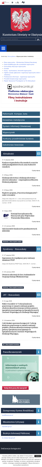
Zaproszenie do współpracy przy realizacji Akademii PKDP (18, 259)
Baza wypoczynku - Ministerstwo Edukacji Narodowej (20, 62)
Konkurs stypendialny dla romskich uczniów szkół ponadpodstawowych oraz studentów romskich (20, 164)
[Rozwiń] (3, 48)
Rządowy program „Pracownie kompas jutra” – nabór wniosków (20, 194)
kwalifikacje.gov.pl (7, 415)
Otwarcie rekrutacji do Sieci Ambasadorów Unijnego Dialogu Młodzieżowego (18, 275)
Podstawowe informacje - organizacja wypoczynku (19, 77)
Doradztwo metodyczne (14, 120)
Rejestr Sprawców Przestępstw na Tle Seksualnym (19, 81)
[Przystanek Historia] (21, 404)
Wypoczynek (9, 132)
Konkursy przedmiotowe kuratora (18, 138)
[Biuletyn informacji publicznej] (5, 2)
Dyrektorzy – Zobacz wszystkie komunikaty (13, 287)
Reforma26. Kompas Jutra (15, 114)
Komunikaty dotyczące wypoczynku (15, 66)
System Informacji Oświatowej (17, 126)
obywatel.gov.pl (7, 426)
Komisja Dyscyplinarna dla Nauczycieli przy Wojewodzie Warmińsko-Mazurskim (22, 215)
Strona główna (11, 56)
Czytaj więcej (36, 171)
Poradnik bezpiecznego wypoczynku (15, 79)
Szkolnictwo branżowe (13, 145)
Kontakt (6, 68)
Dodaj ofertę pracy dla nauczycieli (15, 388)
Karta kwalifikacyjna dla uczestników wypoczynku (19, 64)
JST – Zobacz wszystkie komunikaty (11, 344)
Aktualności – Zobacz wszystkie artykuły (12, 241)
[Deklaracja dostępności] (23, 2)
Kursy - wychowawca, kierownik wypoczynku (17, 70)
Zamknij (38, 456)
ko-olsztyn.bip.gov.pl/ (8, 438)
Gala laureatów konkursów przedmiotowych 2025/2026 (19, 230)
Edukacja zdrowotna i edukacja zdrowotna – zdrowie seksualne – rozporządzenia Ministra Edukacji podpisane (20, 180)
